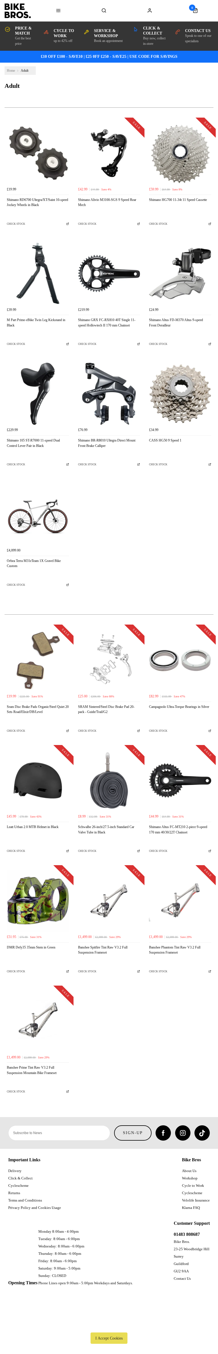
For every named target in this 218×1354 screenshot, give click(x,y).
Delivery (15, 1171)
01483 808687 (187, 1234)
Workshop (190, 1178)
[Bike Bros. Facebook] (163, 1133)
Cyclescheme (18, 1185)
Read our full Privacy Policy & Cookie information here (109, 1325)
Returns (14, 1193)
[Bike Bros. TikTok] (202, 1133)
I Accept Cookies (109, 1338)
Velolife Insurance (196, 1200)
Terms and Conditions (25, 1200)
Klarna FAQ (191, 1208)
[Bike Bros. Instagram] (182, 1133)
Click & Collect (20, 1178)
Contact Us (182, 1278)
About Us (189, 1171)
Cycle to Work (193, 1185)
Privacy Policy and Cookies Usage (34, 1208)
